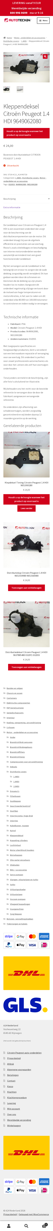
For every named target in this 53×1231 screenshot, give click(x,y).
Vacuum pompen (17, 899)
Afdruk (10, 1063)
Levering (11, 1103)
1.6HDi (16, 781)
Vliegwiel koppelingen (20, 904)
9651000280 (32, 184)
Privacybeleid (14, 1058)
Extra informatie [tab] (11, 207)
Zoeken (26, 1226)
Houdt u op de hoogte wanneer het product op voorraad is (25, 133)
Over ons (11, 1114)
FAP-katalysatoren (15, 708)
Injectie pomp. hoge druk (21, 815)
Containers (12, 698)
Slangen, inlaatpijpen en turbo (24, 879)
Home (9, 37)
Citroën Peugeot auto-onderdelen (24, 1052)
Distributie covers (11, 41)
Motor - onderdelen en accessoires (29, 37)
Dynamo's (14, 791)
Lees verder (26, 508)
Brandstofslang (17, 757)
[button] (45, 56)
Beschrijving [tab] (9, 198)
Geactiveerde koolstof (20, 806)
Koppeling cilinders (19, 840)
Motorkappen (16, 855)
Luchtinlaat (15, 845)
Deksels (13, 766)
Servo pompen (16, 874)
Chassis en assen (14, 693)
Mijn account (13, 1108)
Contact (11, 1080)
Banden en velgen (15, 688)
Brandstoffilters (17, 752)
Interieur (11, 717)
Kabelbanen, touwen (19, 825)
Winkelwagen (14, 1125)
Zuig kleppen (16, 914)
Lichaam (11, 727)
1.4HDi (24, 41)
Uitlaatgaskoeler (18, 889)
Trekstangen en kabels (17, 924)
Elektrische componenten (18, 703)
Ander (12, 737)
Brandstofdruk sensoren (21, 742)
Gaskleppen (15, 801)
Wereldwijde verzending (19, 1120)
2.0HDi (16, 786)
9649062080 (21, 184)
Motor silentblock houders (22, 850)
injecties (14, 820)
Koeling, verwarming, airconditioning (24, 722)
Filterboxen (15, 796)
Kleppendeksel (16, 835)
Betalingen (13, 1075)
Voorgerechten (17, 909)
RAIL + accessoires (18, 870)
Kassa (10, 1086)
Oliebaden (14, 865)
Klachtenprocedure (17, 1097)
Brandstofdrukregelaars (21, 747)
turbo (12, 884)
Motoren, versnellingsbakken (20, 919)
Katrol (13, 830)
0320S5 (11, 184)
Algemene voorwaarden (19, 1069)
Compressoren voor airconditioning (26, 762)
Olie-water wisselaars (20, 860)
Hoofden (14, 811)
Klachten (11, 1091)
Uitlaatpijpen (16, 894)
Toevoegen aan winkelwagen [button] (26, 587)
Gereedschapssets (15, 712)
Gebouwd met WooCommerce (34, 1214)
